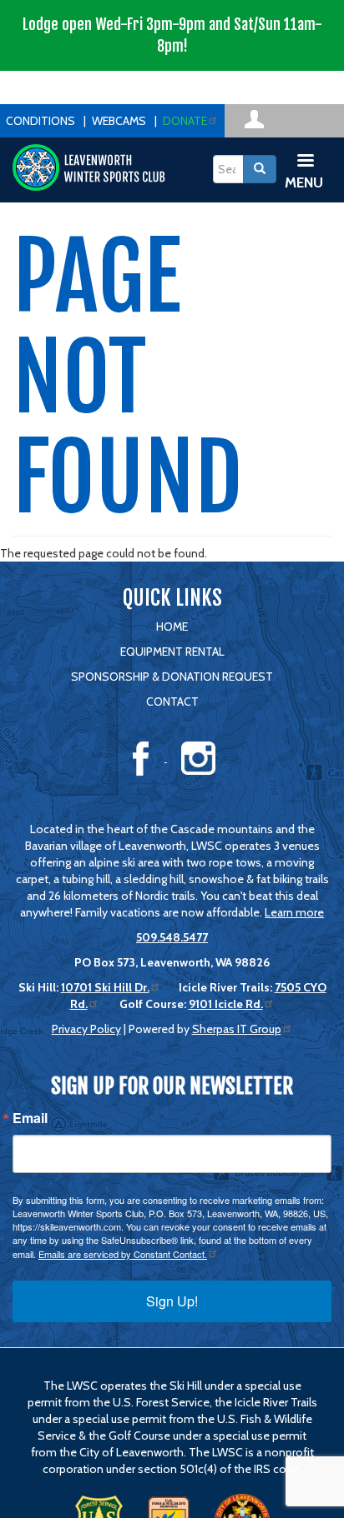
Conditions (40, 120)
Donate (185, 120)
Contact (172, 701)
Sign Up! (172, 1301)
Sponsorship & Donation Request (172, 676)
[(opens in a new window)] (254, 117)
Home (172, 626)
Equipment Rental (172, 651)
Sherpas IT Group (236, 1028)
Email (30, 1118)
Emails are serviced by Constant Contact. (122, 1254)
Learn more (294, 912)
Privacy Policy (86, 1028)
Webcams (119, 120)
